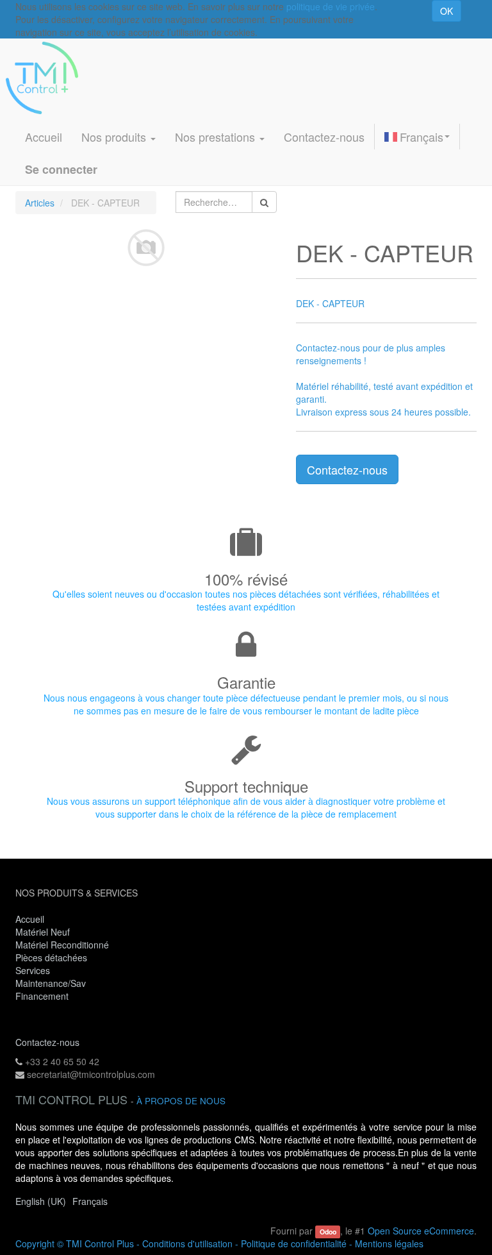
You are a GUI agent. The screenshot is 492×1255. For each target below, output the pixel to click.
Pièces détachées (51, 957)
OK (446, 10)
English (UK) (40, 1201)
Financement (42, 996)
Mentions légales (389, 1243)
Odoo (328, 1231)
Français (421, 136)
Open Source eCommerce (421, 1230)
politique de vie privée (330, 6)
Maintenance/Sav (50, 983)
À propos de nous (181, 1101)
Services (34, 970)
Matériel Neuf (42, 931)
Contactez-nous (347, 469)
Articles (39, 202)
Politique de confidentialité (294, 1243)
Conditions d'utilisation (187, 1243)
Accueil (29, 919)
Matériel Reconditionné (62, 944)
